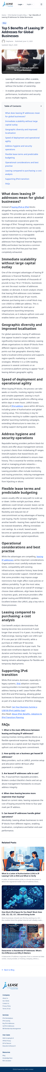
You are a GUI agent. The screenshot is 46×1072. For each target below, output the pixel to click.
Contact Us (6, 1003)
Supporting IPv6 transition (17, 179)
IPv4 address (17, 406)
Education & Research (9, 1046)
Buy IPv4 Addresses (8, 1023)
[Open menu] (41, 4)
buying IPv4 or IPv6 (20, 207)
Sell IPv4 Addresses (8, 1026)
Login (20, 4)
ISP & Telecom (7, 1043)
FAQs (7, 183)
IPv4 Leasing (6, 1021)
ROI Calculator (7, 1061)
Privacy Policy (7, 1006)
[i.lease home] (8, 4)
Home (4, 15)
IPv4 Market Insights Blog (17, 15)
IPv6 (18, 683)
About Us (5, 998)
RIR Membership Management (12, 1029)
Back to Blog (9, 970)
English (29, 4)
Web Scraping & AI (8, 1038)
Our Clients (6, 1001)
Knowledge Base (7, 1058)
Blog (4, 23)
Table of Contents (12, 106)
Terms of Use (6, 1009)
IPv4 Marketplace (8, 1018)
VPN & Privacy (7, 1041)
